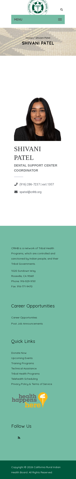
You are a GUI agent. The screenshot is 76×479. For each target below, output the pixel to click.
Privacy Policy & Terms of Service (31, 384)
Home (29, 37)
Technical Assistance (24, 368)
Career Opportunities (24, 317)
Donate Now (19, 353)
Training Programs (22, 363)
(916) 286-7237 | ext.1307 (37, 184)
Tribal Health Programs (25, 373)
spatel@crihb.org (31, 192)
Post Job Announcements (27, 323)
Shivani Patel (43, 37)
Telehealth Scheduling (24, 378)
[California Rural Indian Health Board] (38, 7)
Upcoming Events (22, 358)
